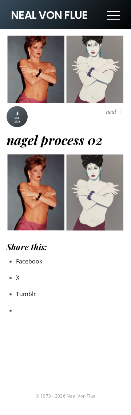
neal (111, 111)
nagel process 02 (55, 139)
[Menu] (113, 15)
